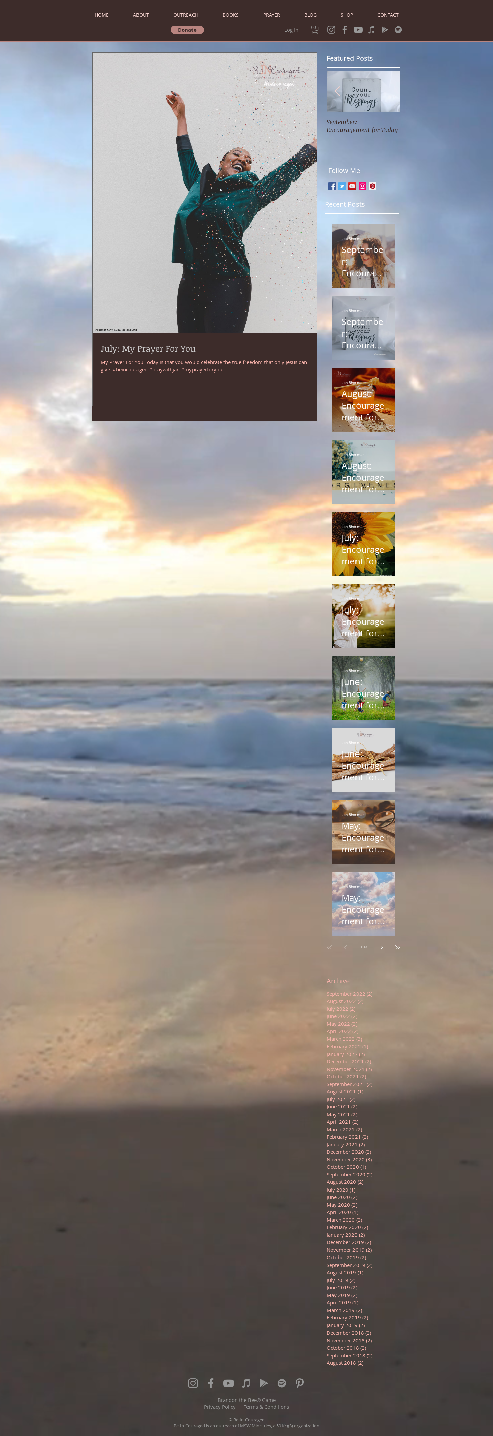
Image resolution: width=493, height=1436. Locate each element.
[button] (315, 30)
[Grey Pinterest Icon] (299, 1383)
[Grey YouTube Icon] (358, 29)
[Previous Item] (337, 91)
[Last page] (398, 947)
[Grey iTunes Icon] (371, 29)
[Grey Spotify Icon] (398, 29)
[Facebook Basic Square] (332, 186)
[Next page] (382, 947)
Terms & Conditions (265, 1406)
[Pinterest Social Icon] (372, 186)
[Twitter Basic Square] (342, 186)
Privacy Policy (220, 1406)
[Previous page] (345, 947)
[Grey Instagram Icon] (331, 29)
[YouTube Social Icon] (352, 186)
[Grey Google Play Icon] (385, 29)
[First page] (329, 947)
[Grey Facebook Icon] (344, 29)
